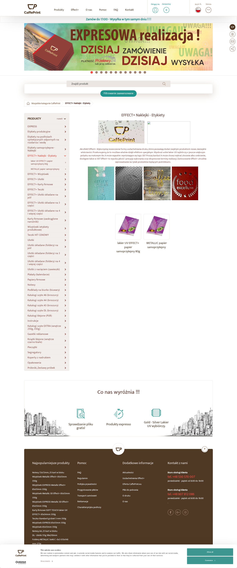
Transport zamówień (87, 496)
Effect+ (75, 10)
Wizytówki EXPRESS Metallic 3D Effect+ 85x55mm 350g (50, 504)
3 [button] (101, 72)
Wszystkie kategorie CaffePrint (45, 103)
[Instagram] (185, 512)
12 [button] (145, 72)
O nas (89, 10)
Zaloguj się (155, 4)
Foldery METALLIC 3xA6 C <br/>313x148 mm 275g (50, 541)
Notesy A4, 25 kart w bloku (44, 531)
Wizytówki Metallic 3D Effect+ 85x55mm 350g (51, 495)
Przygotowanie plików (87, 490)
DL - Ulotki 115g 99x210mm (44, 535)
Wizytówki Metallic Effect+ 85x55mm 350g (49, 479)
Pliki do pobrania (130, 490)
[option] (118, 47)
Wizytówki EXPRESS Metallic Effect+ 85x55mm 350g (49, 487)
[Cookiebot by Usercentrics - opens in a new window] (21, 562)
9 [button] (130, 72)
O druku (126, 496)
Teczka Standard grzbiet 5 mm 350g (49, 518)
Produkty (59, 10)
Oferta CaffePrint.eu (132, 484)
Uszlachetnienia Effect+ (133, 478)
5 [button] (111, 72)
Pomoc (103, 10)
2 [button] (96, 72)
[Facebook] (170, 512)
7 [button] (121, 72)
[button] (46, 126)
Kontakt (129, 10)
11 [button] (140, 72)
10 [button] (135, 72)
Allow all (210, 552)
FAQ (116, 10)
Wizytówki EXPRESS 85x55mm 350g (49, 523)
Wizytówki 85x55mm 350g (44, 527)
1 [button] (92, 72)
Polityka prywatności (87, 484)
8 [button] (125, 72)
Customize (209, 560)
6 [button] (116, 72)
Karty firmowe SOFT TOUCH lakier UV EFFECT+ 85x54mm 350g (49, 512)
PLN (208, 9)
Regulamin (82, 478)
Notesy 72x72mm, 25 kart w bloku (48, 472)
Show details (45, 561)
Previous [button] (32, 44)
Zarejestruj (166, 4)
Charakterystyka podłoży (89, 507)
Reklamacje (82, 501)
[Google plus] (178, 512)
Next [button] (205, 44)
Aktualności (128, 472)
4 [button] (106, 72)
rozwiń (60, 119)
